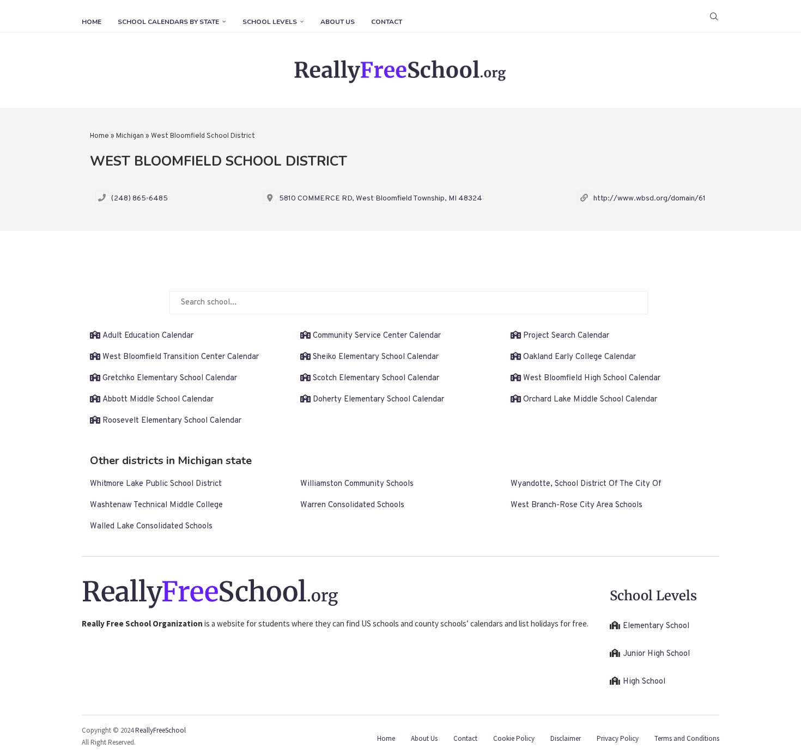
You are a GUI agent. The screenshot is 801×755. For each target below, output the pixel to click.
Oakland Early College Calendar (579, 357)
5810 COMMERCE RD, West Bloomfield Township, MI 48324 (380, 198)
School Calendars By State (168, 21)
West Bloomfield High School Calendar (591, 378)
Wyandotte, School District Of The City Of (586, 484)
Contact (386, 21)
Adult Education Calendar (147, 336)
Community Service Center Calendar (377, 336)
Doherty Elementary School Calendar (378, 399)
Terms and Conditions (686, 738)
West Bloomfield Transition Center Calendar (180, 357)
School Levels (269, 21)
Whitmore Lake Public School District (156, 484)
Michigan (130, 136)
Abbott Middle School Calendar (158, 399)
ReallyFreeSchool (160, 730)
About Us (337, 21)
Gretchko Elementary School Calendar (169, 378)
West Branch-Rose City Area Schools (576, 505)
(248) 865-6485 (139, 198)
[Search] (713, 16)
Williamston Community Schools (357, 484)
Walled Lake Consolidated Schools (151, 526)
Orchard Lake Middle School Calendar (590, 399)
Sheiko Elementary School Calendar (376, 357)
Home (91, 21)
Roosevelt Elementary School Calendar (171, 421)
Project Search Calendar (566, 336)
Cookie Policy (514, 738)
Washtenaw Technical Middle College (156, 505)
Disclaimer (565, 738)
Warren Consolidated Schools (352, 505)
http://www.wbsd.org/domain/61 (649, 198)
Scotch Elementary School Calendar (376, 378)
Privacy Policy (618, 738)
